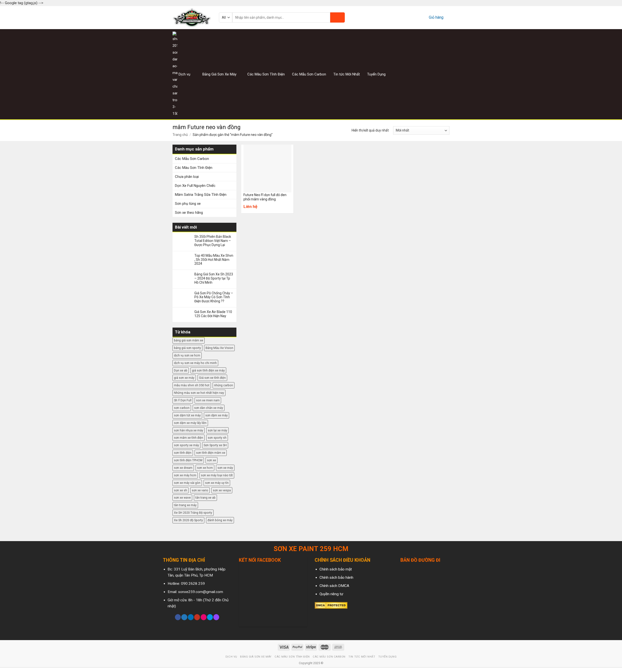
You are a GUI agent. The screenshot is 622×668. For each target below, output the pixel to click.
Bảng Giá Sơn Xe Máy (219, 74)
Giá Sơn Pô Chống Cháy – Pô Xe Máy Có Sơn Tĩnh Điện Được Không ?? (213, 297)
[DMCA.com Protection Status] (331, 605)
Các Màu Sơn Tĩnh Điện (266, 74)
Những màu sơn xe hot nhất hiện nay (199, 393)
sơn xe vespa (222, 490)
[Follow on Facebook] (428, 74)
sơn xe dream (183, 468)
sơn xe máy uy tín (217, 483)
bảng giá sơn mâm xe (188, 340)
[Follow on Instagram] (434, 74)
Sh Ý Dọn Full (182, 400)
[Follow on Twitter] (440, 74)
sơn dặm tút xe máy (187, 415)
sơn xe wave (182, 497)
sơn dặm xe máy (216, 415)
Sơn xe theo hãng (189, 212)
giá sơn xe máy (184, 377)
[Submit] (337, 17)
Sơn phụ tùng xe (188, 203)
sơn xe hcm (205, 468)
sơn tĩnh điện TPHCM (188, 460)
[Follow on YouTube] (197, 617)
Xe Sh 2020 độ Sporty (188, 520)
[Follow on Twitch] (216, 617)
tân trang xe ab (205, 497)
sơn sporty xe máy (186, 445)
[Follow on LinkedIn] (191, 617)
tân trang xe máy (185, 505)
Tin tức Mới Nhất (346, 74)
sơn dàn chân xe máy (208, 408)
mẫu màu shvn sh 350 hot (191, 385)
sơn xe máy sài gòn (187, 483)
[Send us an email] (446, 74)
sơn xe (211, 460)
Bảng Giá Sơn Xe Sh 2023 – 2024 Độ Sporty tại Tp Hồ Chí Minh (213, 278)
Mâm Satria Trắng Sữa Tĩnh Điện (200, 194)
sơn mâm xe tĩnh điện (188, 437)
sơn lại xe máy (217, 430)
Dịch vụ (184, 74)
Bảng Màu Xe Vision (219, 348)
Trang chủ (180, 135)
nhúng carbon (223, 385)
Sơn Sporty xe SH (215, 445)
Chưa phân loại (187, 176)
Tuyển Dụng (376, 74)
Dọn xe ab (180, 370)
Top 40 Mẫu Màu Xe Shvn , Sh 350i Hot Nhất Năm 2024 (213, 260)
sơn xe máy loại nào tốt (217, 475)
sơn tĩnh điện (182, 452)
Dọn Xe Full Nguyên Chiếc (195, 185)
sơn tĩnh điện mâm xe (210, 452)
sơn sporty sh (217, 437)
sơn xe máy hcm (185, 475)
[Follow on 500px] (210, 617)
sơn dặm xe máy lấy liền (190, 423)
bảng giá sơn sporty (187, 348)
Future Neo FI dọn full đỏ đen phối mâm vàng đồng (264, 197)
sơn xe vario (200, 490)
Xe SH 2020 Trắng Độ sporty (193, 512)
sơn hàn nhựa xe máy (188, 430)
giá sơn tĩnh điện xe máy (208, 370)
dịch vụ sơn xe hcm (187, 355)
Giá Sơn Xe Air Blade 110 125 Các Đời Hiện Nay (213, 314)
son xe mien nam (208, 400)
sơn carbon (182, 408)
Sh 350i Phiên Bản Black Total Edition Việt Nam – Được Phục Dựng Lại (212, 241)
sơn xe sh (180, 490)
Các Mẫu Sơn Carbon (309, 74)
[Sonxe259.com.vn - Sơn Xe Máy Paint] (192, 17)
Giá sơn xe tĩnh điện (212, 377)
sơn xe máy (225, 468)
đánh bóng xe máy (220, 520)
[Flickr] (204, 617)
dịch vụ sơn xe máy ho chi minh (195, 363)
